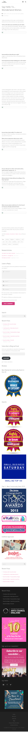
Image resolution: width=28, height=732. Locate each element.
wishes (9, 244)
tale (19, 241)
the (22, 241)
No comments (5, 15)
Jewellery (22, 13)
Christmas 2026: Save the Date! (9, 324)
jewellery (14, 241)
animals (7, 239)
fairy (10, 241)
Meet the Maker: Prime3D (8, 340)
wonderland (15, 244)
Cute (12, 13)
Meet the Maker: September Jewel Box (11, 336)
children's (18, 239)
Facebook (12, 234)
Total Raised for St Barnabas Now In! (10, 328)
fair (6, 241)
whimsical (5, 244)
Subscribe (6, 358)
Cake (8, 13)
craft (10, 13)
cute (3, 241)
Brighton (4, 13)
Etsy (20, 234)
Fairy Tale (15, 13)
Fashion (18, 13)
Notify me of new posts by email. (10, 300)
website (7, 234)
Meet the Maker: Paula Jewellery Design (11, 332)
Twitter (16, 234)
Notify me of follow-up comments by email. (12, 297)
